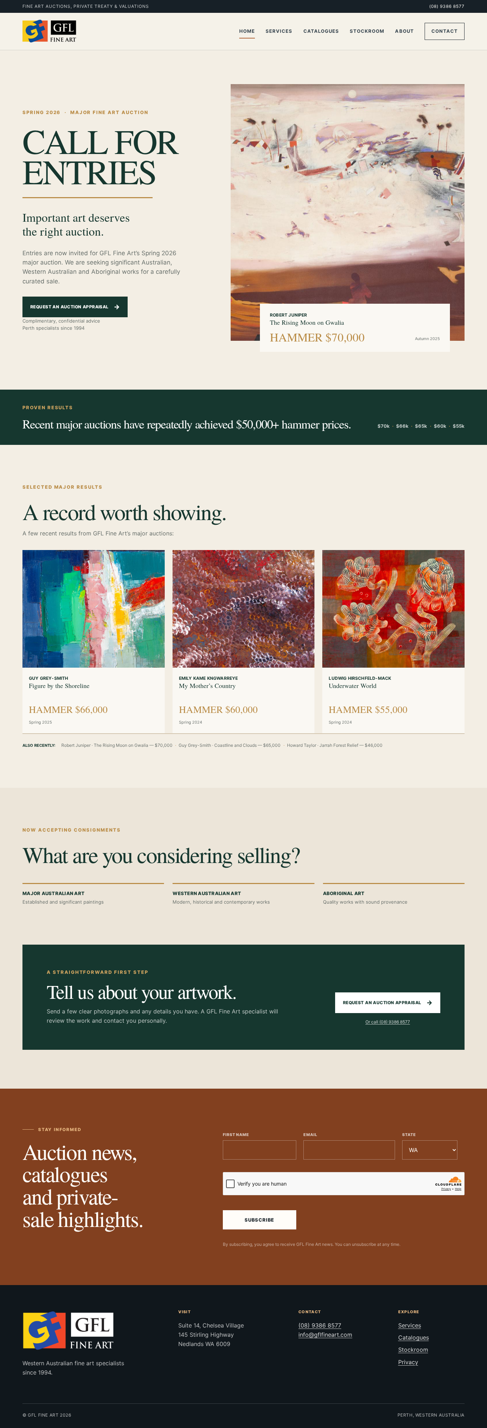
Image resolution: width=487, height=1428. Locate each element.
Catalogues (321, 31)
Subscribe (259, 1220)
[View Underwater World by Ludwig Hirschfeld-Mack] (393, 609)
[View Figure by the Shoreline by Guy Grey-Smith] (93, 609)
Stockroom (367, 31)
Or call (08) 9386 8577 (387, 1021)
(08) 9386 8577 (447, 6)
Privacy (408, 1362)
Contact (444, 31)
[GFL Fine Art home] (49, 31)
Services (279, 31)
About (404, 31)
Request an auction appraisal (75, 306)
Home (247, 31)
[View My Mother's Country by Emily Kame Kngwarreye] (244, 609)
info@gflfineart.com (325, 1334)
